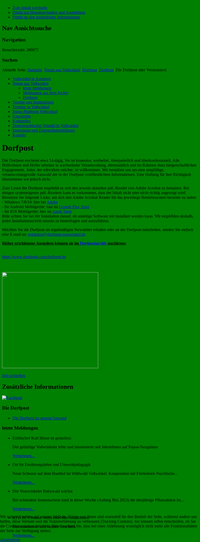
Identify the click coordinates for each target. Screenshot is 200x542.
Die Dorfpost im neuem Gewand (39, 418)
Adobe (52, 202)
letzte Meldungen (37, 88)
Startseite (34, 70)
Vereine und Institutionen (33, 102)
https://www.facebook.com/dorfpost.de (34, 256)
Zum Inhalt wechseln (29, 7)
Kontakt (19, 135)
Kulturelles (21, 121)
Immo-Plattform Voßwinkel (35, 111)
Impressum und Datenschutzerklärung (43, 130)
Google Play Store (74, 207)
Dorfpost (89, 70)
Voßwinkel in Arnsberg (31, 78)
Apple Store (62, 211)
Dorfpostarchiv (93, 243)
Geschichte (21, 116)
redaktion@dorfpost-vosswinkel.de (56, 234)
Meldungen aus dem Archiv (45, 93)
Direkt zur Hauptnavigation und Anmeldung (48, 12)
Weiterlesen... (23, 456)
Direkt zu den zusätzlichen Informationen (46, 17)
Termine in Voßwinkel (30, 107)
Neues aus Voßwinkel (62, 70)
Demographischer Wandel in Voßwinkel (45, 125)
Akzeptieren (10, 539)
